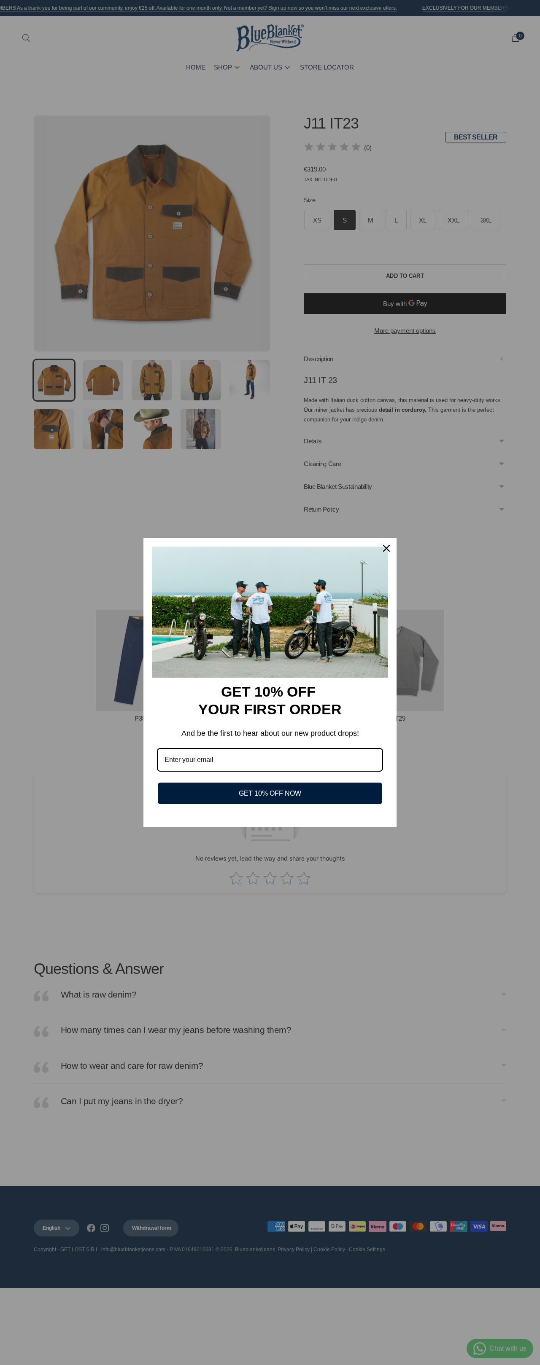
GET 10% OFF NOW (270, 793)
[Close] (386, 548)
